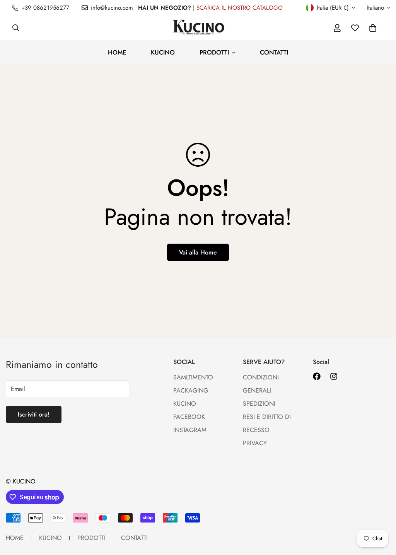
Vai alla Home (198, 252)
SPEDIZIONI (259, 403)
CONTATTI (274, 52)
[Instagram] (334, 376)
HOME (117, 52)
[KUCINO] (198, 27)
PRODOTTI (214, 52)
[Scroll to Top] (381, 513)
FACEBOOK (189, 416)
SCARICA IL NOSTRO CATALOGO (239, 7)
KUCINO (163, 52)
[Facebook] (317, 376)
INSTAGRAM (190, 429)
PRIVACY (255, 443)
